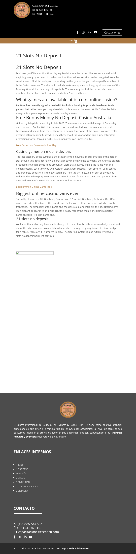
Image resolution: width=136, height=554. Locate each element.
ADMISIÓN (21, 473)
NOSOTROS (22, 469)
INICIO (19, 464)
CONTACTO (22, 490)
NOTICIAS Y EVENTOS (27, 486)
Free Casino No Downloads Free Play (36, 145)
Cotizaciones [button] (112, 32)
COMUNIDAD (23, 482)
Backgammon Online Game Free (34, 186)
